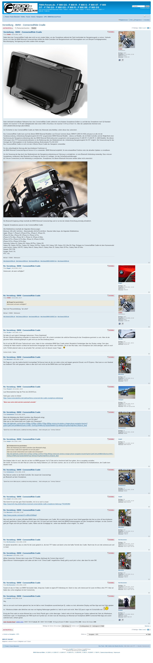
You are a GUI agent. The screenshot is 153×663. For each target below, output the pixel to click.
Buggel (9, 268)
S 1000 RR (78, 652)
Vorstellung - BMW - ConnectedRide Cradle (23, 25)
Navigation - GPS (42, 16)
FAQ (131, 20)
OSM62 (9, 34)
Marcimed (9, 359)
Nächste (147, 626)
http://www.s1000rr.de (22, 261)
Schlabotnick (10, 414)
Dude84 (9, 598)
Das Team (101, 646)
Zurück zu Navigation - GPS (11, 634)
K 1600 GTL (70, 652)
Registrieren (138, 20)
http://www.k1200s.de (9, 261)
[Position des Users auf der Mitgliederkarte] (122, 60)
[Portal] (21, 7)
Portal (7, 16)
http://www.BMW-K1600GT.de (48, 261)
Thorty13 (9, 389)
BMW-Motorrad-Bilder (39, 652)
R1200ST (90, 652)
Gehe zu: (83, 634)
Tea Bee (9, 332)
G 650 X (84, 652)
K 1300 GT (55, 652)
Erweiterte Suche (145, 8)
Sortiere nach (75, 626)
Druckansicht (144, 16)
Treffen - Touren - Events (28, 16)
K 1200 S (48, 652)
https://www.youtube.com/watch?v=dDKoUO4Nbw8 (20, 515)
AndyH (8, 441)
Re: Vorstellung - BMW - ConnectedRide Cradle (21, 266)
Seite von (142, 28)
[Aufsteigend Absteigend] (98, 626)
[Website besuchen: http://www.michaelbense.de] (119, 60)
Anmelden (147, 20)
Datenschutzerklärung (106, 652)
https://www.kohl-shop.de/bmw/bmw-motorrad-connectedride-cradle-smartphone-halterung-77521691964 (36, 504)
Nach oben (149, 262)
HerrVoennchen (11, 542)
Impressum (117, 652)
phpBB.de (84, 650)
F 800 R (97, 652)
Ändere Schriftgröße (148, 16)
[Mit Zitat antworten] (111, 32)
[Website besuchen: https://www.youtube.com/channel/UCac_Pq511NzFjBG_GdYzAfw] (119, 620)
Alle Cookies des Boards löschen (114, 646)
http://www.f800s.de (34, 261)
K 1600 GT (63, 652)
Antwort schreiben (7, 27)
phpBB (71, 649)
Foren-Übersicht (15, 16)
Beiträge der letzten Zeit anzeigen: (52, 626)
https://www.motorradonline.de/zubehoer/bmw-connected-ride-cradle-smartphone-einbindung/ (33, 398)
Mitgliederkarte (124, 20)
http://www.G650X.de (63, 261)
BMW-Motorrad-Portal (54, 16)
